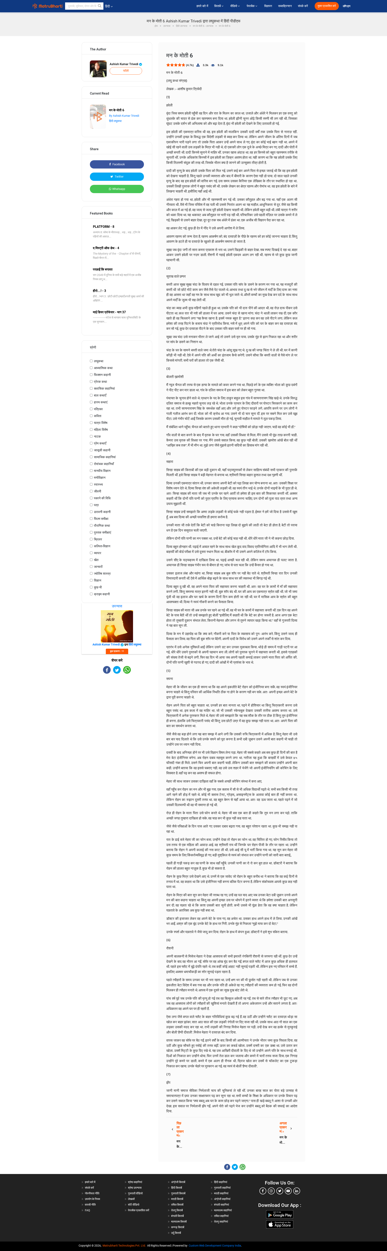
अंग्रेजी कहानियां (222, 1199)
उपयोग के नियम (92, 1199)
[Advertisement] (117, 709)
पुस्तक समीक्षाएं (102, 532)
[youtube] (288, 1191)
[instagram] (271, 1191)
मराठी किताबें (177, 1199)
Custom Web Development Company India (215, 1245)
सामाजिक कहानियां (105, 457)
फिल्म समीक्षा (101, 519)
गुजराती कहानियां (222, 1187)
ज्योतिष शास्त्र (102, 574)
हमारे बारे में (202, 6)
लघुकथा (98, 361)
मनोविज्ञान (99, 478)
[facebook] (262, 1191)
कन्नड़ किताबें (177, 1227)
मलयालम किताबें (179, 1221)
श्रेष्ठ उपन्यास (134, 1187)
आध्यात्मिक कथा (103, 368)
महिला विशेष (101, 430)
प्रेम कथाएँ (100, 443)
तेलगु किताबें (177, 1210)
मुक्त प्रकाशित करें (327, 6)
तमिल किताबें (177, 1204)
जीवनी (97, 491)
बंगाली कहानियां (221, 1204)
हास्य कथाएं (100, 402)
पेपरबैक (251, 6)
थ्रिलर (98, 539)
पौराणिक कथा (102, 526)
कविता (97, 416)
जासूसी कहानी (102, 450)
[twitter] (279, 1191)
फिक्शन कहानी (102, 375)
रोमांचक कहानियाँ (104, 464)
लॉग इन (347, 6)
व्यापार (97, 553)
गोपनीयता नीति (92, 1193)
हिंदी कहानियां (220, 1182)
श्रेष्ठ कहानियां (135, 1182)
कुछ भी (98, 587)
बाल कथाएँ (100, 395)
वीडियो (234, 6)
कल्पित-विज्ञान (102, 546)
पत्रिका (98, 409)
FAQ (87, 1210)
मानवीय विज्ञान (102, 471)
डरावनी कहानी (102, 512)
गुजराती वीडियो (135, 1193)
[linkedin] (296, 1191)
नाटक (97, 436)
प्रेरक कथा (100, 382)
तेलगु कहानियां (221, 1221)
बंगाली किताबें (177, 1216)
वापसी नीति (90, 1204)
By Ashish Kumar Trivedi (124, 115)
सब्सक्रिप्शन (285, 6)
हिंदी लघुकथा (115, 121)
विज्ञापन (268, 6)
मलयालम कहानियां (223, 1210)
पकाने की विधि (102, 498)
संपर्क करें (303, 6)
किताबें (218, 6)
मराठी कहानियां (221, 1193)
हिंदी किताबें (176, 1187)
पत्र (96, 505)
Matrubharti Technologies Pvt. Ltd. (125, 1245)
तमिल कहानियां (221, 1216)
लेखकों (131, 1199)
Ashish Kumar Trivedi (124, 64)
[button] (99, 6)
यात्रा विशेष (100, 423)
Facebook (118, 164)
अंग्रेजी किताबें (178, 1182)
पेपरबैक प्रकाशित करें (138, 1210)
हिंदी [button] (107, 6)
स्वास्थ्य (98, 484)
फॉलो (126, 71)
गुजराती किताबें (178, 1193)
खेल (96, 560)
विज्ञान (97, 580)
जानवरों (98, 567)
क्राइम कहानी (102, 594)
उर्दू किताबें (176, 1232)
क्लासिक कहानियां (104, 388)
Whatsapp (118, 188)
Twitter (119, 176)
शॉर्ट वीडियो (133, 1204)
